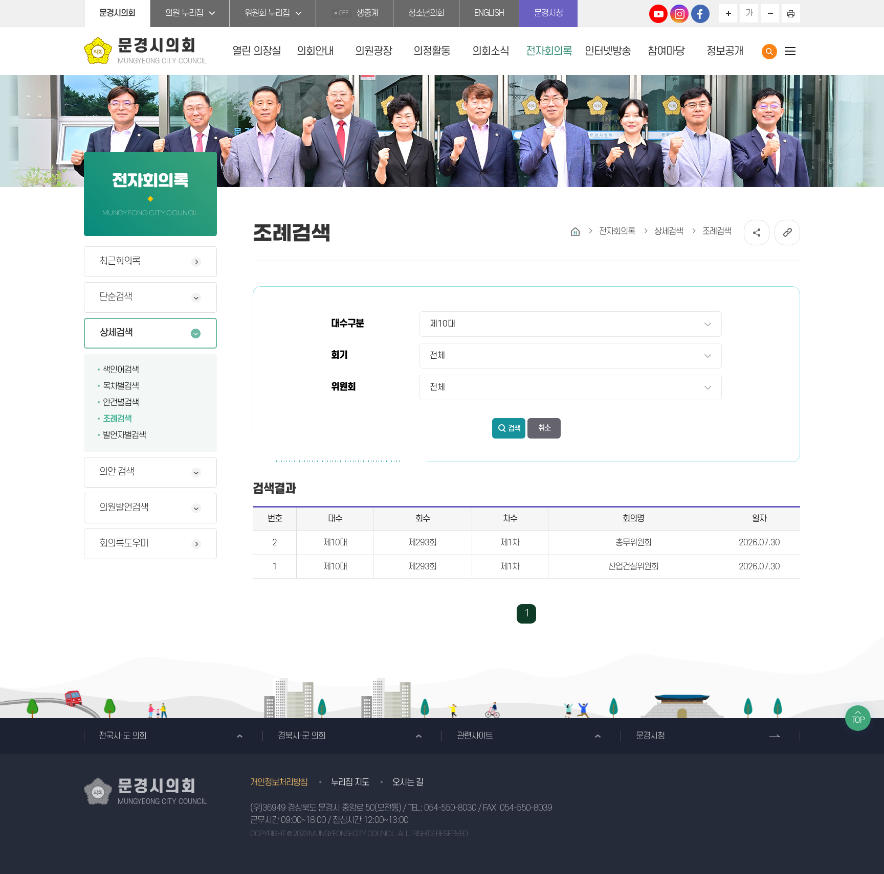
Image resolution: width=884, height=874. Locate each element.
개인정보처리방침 (278, 782)
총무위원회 (633, 542)
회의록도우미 (123, 543)
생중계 (358, 13)
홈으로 (575, 231)
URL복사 (787, 232)
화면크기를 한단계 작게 (770, 13)
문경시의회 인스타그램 (679, 14)
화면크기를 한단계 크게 (728, 13)
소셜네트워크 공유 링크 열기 (756, 232)
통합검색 (769, 51)
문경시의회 (117, 13)
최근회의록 (119, 261)
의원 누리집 (184, 13)
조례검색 (117, 419)
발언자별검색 (124, 435)
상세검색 (116, 333)
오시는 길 (407, 782)
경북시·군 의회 (301, 736)
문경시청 (548, 13)
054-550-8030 (450, 808)
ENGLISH (489, 13)
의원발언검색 (123, 507)
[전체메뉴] (790, 51)
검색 (514, 428)
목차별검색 (121, 386)
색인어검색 (121, 370)
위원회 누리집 (267, 13)
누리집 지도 (350, 782)
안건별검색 (121, 402)
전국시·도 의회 (122, 736)
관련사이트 (475, 736)
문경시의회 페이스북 (700, 14)
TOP (858, 720)
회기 (339, 355)
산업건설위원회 (633, 566)
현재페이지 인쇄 (791, 13)
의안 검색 (116, 472)
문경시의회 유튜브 (658, 14)
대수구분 (347, 323)
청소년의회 (426, 13)
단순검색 (115, 297)
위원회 (343, 387)
